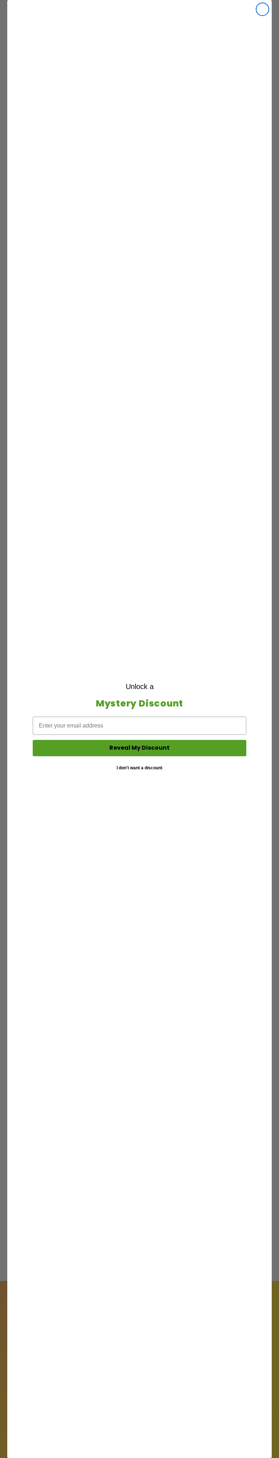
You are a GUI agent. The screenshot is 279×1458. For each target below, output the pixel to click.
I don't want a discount (139, 767)
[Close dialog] (262, 9)
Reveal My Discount (139, 748)
